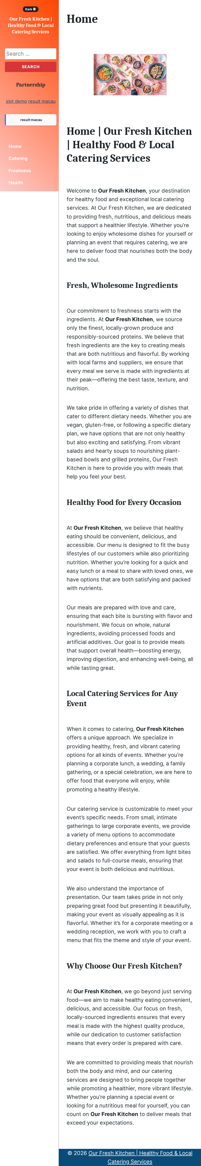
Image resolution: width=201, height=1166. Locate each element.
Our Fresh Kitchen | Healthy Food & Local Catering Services (31, 25)
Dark (29, 9)
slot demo (16, 101)
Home (15, 146)
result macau (42, 101)
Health (16, 182)
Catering (18, 158)
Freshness (20, 170)
